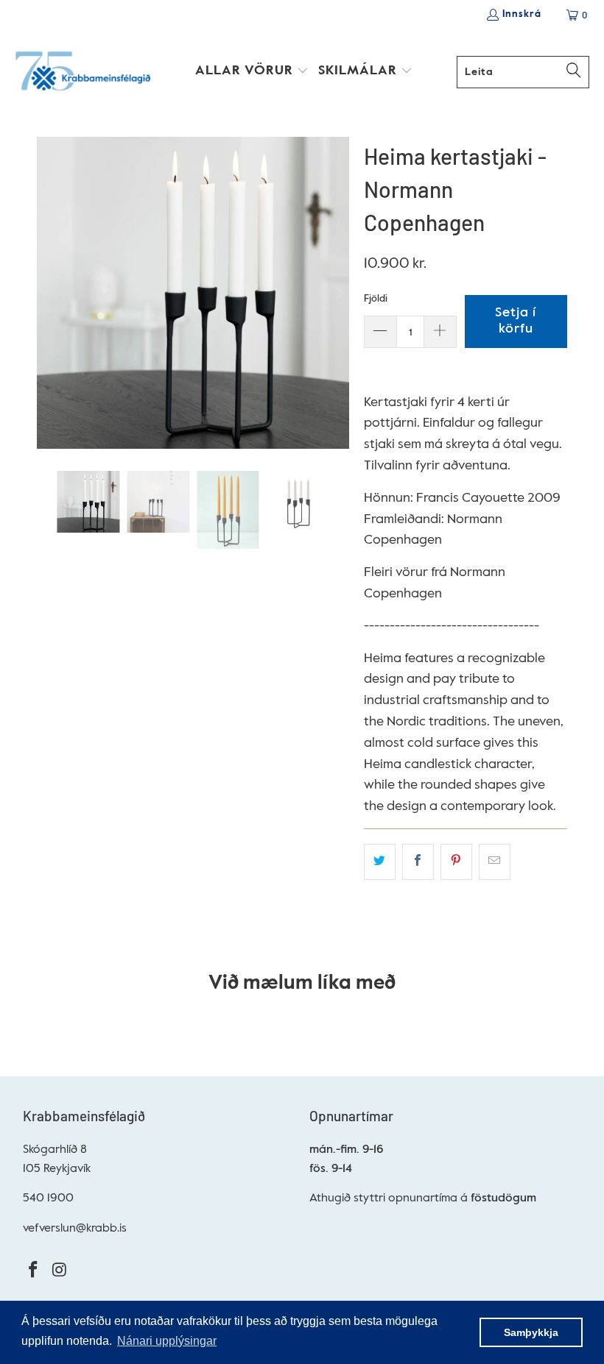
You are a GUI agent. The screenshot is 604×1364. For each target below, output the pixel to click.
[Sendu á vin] (494, 862)
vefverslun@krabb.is (75, 1229)
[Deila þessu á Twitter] (380, 862)
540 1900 (48, 1198)
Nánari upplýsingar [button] (167, 1341)
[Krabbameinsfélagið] (83, 72)
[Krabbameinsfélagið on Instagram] (60, 1271)
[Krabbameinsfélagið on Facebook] (34, 1271)
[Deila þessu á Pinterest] (456, 862)
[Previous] (48, 293)
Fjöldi (375, 299)
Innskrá (521, 14)
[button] (252, 72)
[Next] (338, 293)
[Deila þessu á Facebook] (418, 862)
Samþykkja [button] (531, 1332)
